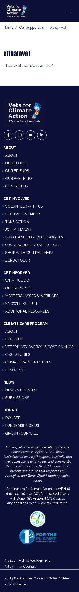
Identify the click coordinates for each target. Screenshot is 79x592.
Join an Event (18, 229)
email (23, 584)
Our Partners (18, 178)
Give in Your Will (21, 433)
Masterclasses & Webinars (32, 296)
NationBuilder (59, 578)
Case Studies (17, 354)
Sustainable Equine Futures (33, 245)
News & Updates (20, 390)
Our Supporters (31, 27)
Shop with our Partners (29, 253)
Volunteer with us (24, 206)
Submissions (17, 398)
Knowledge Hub (21, 304)
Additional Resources (27, 311)
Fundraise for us (22, 425)
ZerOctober (17, 260)
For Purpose (23, 578)
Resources (16, 370)
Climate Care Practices (28, 362)
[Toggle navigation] (69, 11)
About (11, 155)
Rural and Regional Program (34, 237)
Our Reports (18, 288)
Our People (16, 163)
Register (14, 339)
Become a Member (22, 214)
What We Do (17, 280)
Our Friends (17, 171)
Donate (12, 418)
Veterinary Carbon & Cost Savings (39, 347)
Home (8, 27)
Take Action (17, 222)
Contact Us (16, 186)
